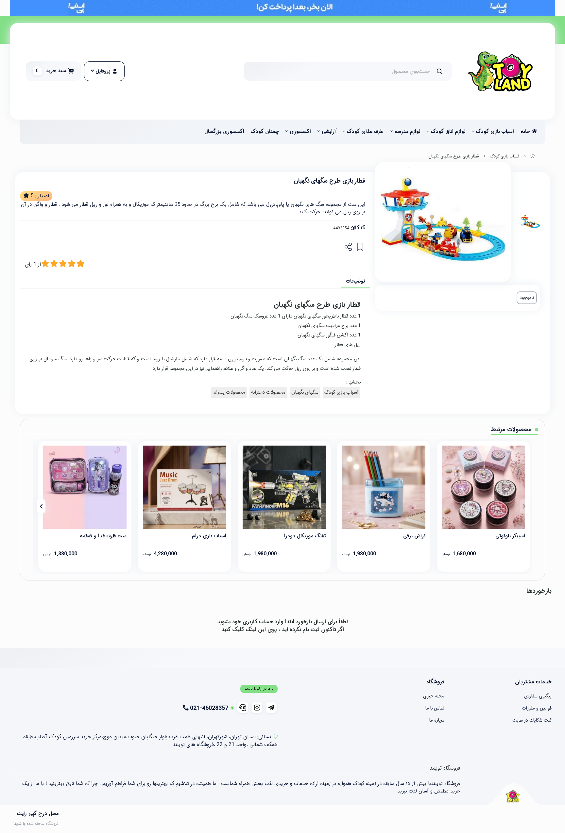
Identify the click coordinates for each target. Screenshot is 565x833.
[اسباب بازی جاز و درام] (184, 487)
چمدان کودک (265, 132)
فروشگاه (435, 682)
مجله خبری (433, 696)
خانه (526, 132)
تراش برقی (414, 536)
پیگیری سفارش (538, 696)
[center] (440, 71)
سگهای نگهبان (304, 392)
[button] (524, 506)
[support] (242, 707)
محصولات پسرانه (229, 392)
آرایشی (329, 132)
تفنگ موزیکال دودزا (305, 536)
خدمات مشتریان (533, 682)
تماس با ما (434, 708)
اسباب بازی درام (209, 536)
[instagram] (257, 707)
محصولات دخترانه (268, 392)
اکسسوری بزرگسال (224, 132)
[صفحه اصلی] (532, 156)
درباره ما (436, 720)
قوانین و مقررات (537, 708)
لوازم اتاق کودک (448, 132)
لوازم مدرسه (407, 132)
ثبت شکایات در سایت (532, 720)
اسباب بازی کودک (495, 132)
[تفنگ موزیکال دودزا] (284, 487)
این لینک (256, 630)
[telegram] (271, 707)
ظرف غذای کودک (365, 132)
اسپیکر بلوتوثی (510, 536)
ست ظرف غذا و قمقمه (103, 536)
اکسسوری (300, 132)
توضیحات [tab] (355, 281)
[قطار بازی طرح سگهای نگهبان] (512, 796)
